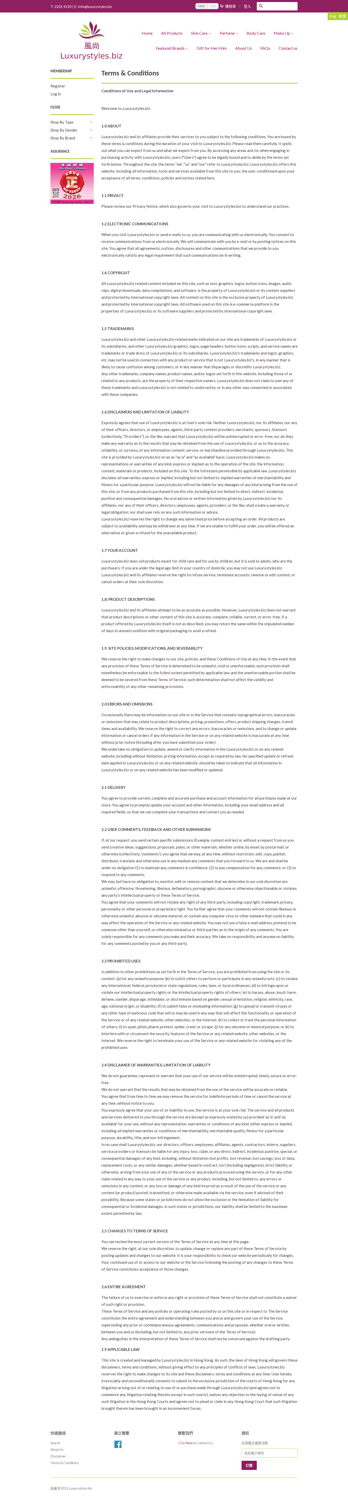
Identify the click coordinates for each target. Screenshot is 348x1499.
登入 (247, 6)
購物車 (230, 6)
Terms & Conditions (64, 1463)
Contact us (288, 48)
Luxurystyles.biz (80, 1488)
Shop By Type (61, 122)
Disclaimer (58, 1456)
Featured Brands (170, 48)
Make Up (282, 33)
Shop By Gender (63, 130)
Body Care (256, 33)
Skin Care (199, 33)
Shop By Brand (62, 138)
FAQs (265, 48)
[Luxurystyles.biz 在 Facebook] (118, 1446)
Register (57, 86)
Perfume (227, 33)
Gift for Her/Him (212, 48)
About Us (243, 48)
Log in (55, 94)
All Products (172, 33)
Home (147, 33)
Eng (332, 16)
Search (55, 1443)
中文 (342, 16)
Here (189, 1443)
